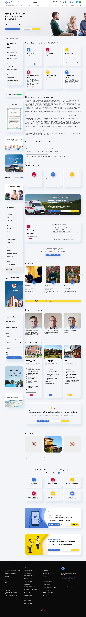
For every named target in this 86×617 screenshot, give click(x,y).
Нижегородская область (12, 253)
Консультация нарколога (12, 80)
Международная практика (47, 581)
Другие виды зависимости (47, 573)
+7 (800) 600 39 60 (68, 2)
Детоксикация (8, 589)
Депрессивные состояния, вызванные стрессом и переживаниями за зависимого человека (45, 156)
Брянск (8, 217)
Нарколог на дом (27, 584)
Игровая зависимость (12, 74)
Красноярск (9, 242)
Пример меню (29, 389)
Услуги (7, 333)
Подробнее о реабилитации (52, 472)
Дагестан (9, 225)
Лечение (55, 5)
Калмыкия (9, 234)
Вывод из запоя (27, 583)
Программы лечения (28, 578)
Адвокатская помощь (12, 77)
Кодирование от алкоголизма (29, 586)
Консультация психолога (12, 83)
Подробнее (29, 86)
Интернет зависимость (28, 594)
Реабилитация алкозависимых (29, 575)
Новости (7, 576)
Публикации (30, 5)
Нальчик (9, 250)
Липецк (8, 247)
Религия (44, 576)
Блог (43, 595)
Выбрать (8, 323)
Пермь (8, 261)
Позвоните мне (36, 29)
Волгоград (9, 220)
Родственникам (64, 5)
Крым (8, 245)
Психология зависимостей (47, 589)
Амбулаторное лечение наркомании (31, 589)
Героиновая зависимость (29, 572)
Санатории (26, 605)
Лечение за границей (13, 375)
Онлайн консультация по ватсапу (11, 571)
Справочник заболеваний (47, 593)
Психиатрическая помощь (29, 601)
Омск (8, 259)
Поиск (78, 5)
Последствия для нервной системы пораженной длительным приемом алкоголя (43, 151)
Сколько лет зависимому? (11, 327)
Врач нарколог (10, 63)
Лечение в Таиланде (28, 573)
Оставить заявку (30, 64)
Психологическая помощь (29, 603)
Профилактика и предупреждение (49, 587)
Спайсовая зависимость (28, 570)
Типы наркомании (45, 586)
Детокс (8, 47)
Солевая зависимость (12, 55)
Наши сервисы (8, 579)
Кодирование (10, 66)
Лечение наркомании (14, 38)
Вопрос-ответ (45, 582)
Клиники (22, 5)
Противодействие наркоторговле (49, 579)
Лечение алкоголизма (46, 571)
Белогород (9, 214)
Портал (72, 5)
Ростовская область (11, 264)
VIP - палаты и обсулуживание (13, 373)
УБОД (25, 567)
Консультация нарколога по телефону (12, 570)
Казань (8, 231)
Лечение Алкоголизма (12, 58)
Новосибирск (10, 256)
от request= (46, 609)
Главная (6, 38)
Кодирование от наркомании (29, 587)
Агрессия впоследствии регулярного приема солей (37, 153)
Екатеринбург (10, 228)
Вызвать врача (12, 29)
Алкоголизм (47, 5)
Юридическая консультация (47, 592)
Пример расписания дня (31, 392)
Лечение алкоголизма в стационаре (31, 576)
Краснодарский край (11, 239)
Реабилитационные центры (11, 5)
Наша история (8, 581)
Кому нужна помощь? (10, 321)
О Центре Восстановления (10, 582)
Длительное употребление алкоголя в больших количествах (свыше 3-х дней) (42, 148)
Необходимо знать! (46, 590)
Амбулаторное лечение (12, 69)
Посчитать (14, 357)
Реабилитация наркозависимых (11, 592)
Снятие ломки (10, 50)
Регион (7, 346)
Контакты (7, 578)
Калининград (10, 236)
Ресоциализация (11, 72)
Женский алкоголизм (28, 581)
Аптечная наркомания (46, 584)
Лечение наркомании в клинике (11, 595)
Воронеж (9, 223)
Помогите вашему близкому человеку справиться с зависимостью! (53, 301)
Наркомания (38, 5)
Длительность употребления (12, 339)
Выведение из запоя (11, 61)
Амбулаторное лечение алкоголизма (31, 590)
